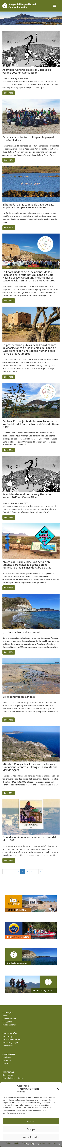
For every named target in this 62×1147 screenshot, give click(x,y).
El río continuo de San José (18, 696)
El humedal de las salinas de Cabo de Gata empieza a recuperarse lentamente (28, 206)
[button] (57, 1088)
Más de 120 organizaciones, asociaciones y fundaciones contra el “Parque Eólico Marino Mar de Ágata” (30, 767)
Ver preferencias (31, 1137)
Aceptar (31, 1121)
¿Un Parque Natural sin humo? (21, 632)
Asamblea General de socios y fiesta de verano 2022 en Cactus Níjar (26, 496)
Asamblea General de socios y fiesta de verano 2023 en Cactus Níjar (26, 71)
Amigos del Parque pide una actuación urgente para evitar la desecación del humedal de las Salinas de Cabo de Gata (26, 564)
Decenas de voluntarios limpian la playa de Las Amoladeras (28, 138)
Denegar (31, 1129)
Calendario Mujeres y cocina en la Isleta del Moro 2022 (29, 839)
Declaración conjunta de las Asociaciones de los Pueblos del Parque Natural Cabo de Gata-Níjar (30, 424)
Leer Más (8, 92)
